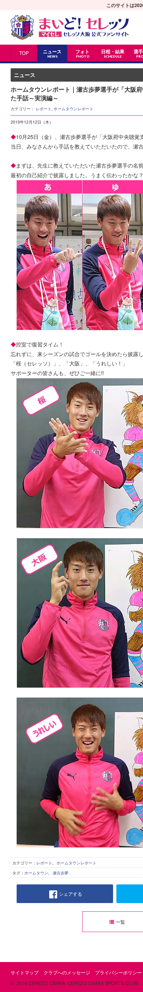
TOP (24, 53)
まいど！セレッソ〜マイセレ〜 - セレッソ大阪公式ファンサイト (70, 27)
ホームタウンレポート (73, 108)
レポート (44, 108)
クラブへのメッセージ (67, 972)
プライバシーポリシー (118, 972)
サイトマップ (25, 972)
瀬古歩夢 (61, 872)
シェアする (70, 893)
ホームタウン (36, 872)
